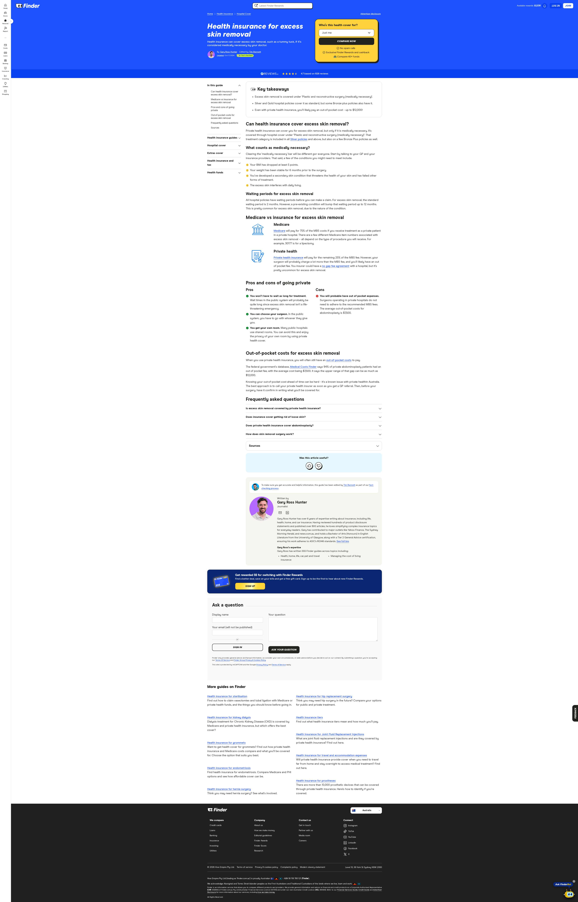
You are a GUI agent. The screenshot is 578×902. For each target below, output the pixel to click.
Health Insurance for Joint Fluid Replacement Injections (330, 734)
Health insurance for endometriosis (229, 768)
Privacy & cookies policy (266, 867)
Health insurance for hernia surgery (229, 789)
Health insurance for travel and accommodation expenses (331, 755)
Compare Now (346, 41)
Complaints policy (289, 867)
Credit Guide (363, 890)
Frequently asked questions (224, 123)
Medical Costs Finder (303, 367)
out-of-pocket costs (338, 360)
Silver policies (298, 139)
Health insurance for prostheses (316, 780)
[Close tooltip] (574, 881)
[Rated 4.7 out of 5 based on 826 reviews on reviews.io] (270, 73)
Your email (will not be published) (232, 627)
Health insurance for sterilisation (227, 696)
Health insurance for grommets (226, 742)
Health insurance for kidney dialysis (229, 717)
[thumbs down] (318, 465)
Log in (556, 5)
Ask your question (284, 650)
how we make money (266, 892)
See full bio (343, 541)
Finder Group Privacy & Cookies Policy (250, 660)
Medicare (279, 231)
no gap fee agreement (335, 266)
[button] (224, 85)
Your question (276, 614)
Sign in (237, 647)
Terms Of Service (222, 660)
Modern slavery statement (312, 867)
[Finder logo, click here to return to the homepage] (32, 5)
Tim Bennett (349, 485)
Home (210, 14)
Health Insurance (225, 14)
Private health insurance (288, 257)
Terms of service (245, 867)
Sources (215, 128)
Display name (220, 614)
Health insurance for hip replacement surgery (324, 696)
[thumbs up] (309, 465)
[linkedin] (287, 513)
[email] (280, 513)
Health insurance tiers (309, 717)
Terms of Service (279, 665)
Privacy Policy (262, 665)
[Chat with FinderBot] (569, 894)
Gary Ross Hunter (292, 502)
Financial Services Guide (347, 890)
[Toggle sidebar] (10, 21)
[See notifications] (544, 6)
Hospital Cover (244, 14)
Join (568, 6)
